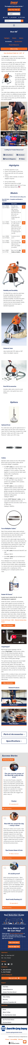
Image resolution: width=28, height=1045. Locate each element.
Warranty (5, 999)
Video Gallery (6, 997)
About (4, 1009)
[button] (23, 207)
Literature (21, 155)
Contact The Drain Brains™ (10, 992)
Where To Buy (6, 1012)
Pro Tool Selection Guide (16, 933)
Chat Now (5, 987)
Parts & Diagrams (10, 159)
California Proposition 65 (9, 1002)
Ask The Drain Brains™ (9, 1020)
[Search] (22, 21)
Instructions (9, 155)
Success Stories (7, 1022)
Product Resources (8, 989)
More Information (8, 625)
